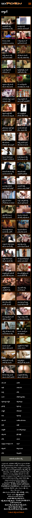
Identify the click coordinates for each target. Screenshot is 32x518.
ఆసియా (18, 439)
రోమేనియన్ (19, 411)
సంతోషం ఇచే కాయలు (21, 420)
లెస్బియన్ (3, 448)
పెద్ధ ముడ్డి (19, 415)
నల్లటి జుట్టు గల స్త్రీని (6, 401)
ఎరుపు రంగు (19, 387)
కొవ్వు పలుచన (20, 448)
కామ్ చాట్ (4, 383)
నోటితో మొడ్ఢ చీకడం (21, 397)
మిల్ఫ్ (3, 392)
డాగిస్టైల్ (3, 411)
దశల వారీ (4, 420)
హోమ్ (18, 392)
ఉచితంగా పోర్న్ (13, 463)
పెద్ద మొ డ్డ (19, 406)
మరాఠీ (3, 397)
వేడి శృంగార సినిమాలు (7, 466)
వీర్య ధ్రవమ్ (19, 453)
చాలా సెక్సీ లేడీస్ (14, 472)
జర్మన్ (3, 387)
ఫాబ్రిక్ (18, 425)
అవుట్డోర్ (3, 429)
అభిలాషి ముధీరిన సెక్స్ (16, 459)
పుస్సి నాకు (4, 434)
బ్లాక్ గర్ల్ (3, 406)
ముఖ (3, 415)
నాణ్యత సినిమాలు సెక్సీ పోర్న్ (20, 470)
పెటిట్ (3, 425)
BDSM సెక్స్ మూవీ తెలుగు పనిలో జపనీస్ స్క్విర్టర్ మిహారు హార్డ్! (8, 377)
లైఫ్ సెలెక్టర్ (19, 434)
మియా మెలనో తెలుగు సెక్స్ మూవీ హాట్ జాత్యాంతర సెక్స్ (8, 348)
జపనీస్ (18, 383)
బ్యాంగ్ (18, 443)
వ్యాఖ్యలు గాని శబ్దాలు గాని (7, 443)
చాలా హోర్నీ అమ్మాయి (21, 429)
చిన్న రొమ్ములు (19, 401)
